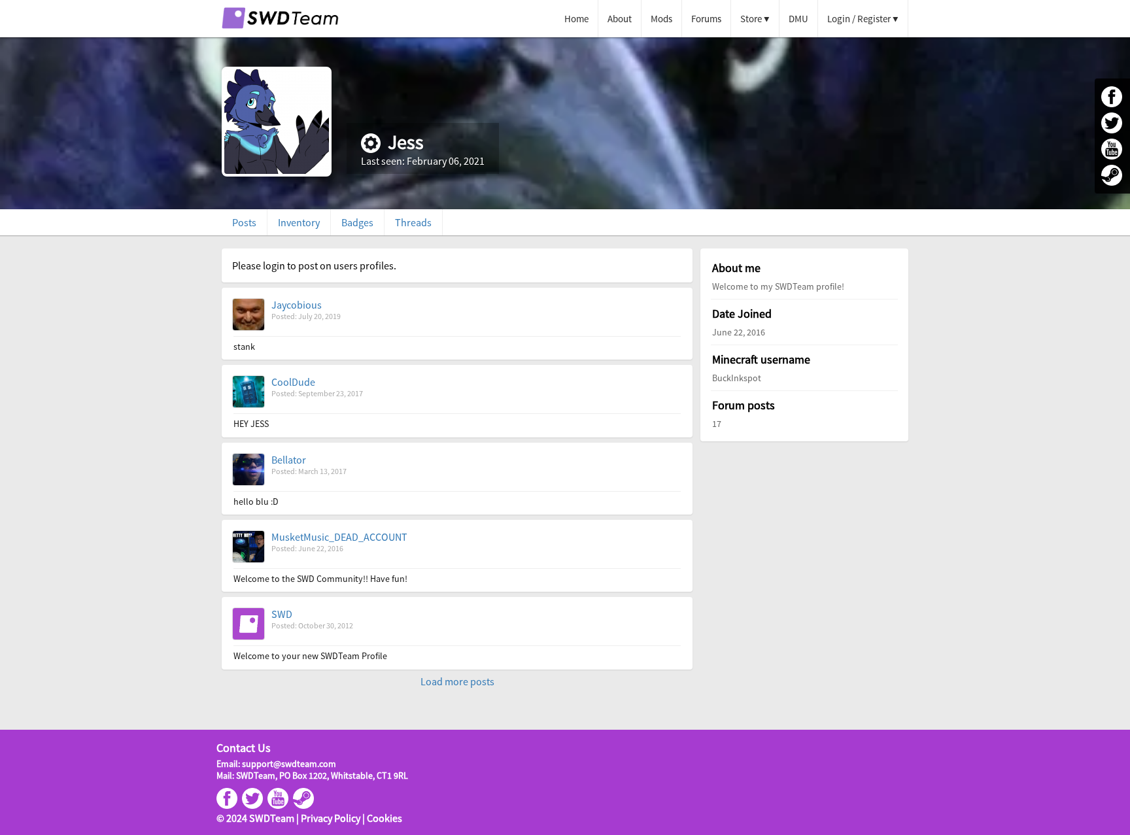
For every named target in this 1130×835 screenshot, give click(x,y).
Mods (661, 18)
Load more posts (457, 681)
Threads (413, 222)
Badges (357, 222)
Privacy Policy (330, 818)
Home (576, 18)
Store (751, 18)
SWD (281, 614)
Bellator (288, 459)
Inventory (299, 222)
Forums (706, 18)
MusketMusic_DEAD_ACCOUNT (339, 536)
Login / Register (859, 18)
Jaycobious (296, 304)
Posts (244, 222)
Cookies (384, 818)
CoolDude (293, 381)
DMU (798, 18)
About (620, 18)
